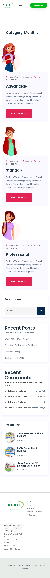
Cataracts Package (13, 352)
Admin (28, 77)
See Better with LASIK (14, 358)
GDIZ (7, 383)
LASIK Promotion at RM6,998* (17, 339)
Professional (17, 254)
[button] (21, 5)
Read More (17, 113)
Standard (14, 170)
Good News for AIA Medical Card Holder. (21, 345)
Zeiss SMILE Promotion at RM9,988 (20, 333)
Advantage (16, 86)
